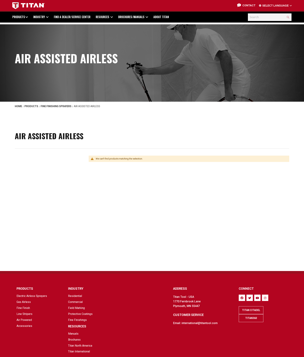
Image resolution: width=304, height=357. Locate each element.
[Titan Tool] (28, 5)
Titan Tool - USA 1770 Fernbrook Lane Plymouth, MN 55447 (187, 301)
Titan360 (251, 318)
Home (18, 106)
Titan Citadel (251, 310)
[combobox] (270, 17)
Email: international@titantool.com (195, 323)
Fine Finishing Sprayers (56, 106)
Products (31, 106)
